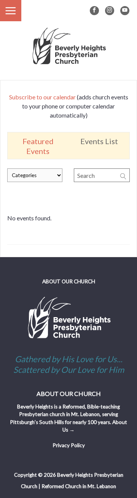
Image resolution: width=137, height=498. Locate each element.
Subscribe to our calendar (42, 97)
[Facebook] (94, 10)
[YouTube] (124, 10)
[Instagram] (109, 10)
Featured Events (38, 146)
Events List (99, 141)
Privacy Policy (69, 445)
